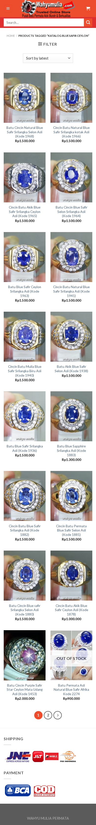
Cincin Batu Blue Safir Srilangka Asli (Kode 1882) (25, 530)
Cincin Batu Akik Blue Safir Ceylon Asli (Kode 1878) (71, 610)
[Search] (88, 22)
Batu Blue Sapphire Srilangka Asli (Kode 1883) (71, 450)
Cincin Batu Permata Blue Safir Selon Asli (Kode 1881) (71, 530)
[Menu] (8, 9)
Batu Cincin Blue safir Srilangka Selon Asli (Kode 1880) (24, 610)
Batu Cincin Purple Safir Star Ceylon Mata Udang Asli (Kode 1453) (25, 689)
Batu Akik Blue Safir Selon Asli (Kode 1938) (71, 369)
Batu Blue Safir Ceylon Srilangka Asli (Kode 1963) (24, 291)
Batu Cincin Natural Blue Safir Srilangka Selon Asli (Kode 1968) (24, 132)
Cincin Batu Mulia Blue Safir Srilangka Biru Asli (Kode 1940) (24, 371)
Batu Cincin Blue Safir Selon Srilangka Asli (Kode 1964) (71, 211)
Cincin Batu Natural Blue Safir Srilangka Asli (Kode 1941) (71, 291)
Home (11, 35)
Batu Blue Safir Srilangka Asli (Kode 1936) (25, 448)
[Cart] (88, 9)
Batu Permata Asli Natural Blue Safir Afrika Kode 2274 (71, 689)
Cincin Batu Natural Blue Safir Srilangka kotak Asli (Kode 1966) (71, 132)
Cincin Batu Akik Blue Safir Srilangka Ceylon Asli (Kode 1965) (24, 211)
